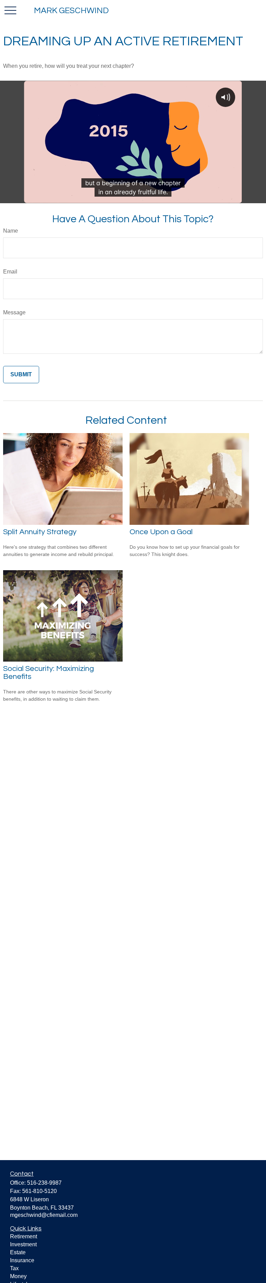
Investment (23, 1244)
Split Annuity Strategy (40, 532)
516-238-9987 (44, 1183)
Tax (14, 1268)
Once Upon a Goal (161, 532)
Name (10, 231)
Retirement (23, 1236)
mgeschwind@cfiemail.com (44, 1215)
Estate (18, 1252)
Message (14, 312)
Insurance (22, 1260)
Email (10, 272)
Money (18, 1276)
